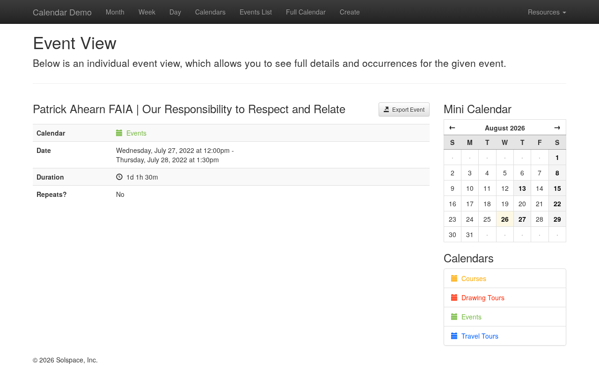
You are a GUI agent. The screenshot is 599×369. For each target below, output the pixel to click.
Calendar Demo (62, 12)
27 (522, 219)
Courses (472, 278)
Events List (256, 11)
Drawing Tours (481, 297)
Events (136, 132)
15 (557, 188)
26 (505, 219)
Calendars (210, 11)
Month (115, 11)
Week (147, 11)
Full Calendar (306, 11)
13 (522, 188)
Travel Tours (478, 335)
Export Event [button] (406, 109)
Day (175, 11)
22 (557, 203)
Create (350, 11)
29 (557, 219)
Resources (545, 11)
